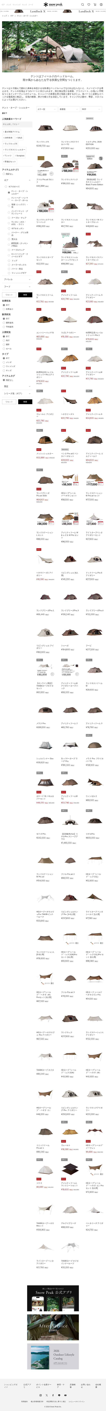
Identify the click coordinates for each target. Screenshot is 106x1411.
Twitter (47, 1395)
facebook (53, 1395)
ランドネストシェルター (15, 150)
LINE (59, 1395)
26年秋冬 (9, 138)
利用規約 (24, 1401)
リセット (9, 295)
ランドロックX (11, 144)
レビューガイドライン (77, 1401)
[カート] (95, 4)
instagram (41, 1395)
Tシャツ (8, 156)
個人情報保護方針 (37, 1401)
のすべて (14, 187)
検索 (25, 295)
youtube (65, 1395)
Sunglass (20, 156)
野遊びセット (10, 162)
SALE (19, 138)
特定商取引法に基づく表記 (56, 1401)
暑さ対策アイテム (12, 132)
